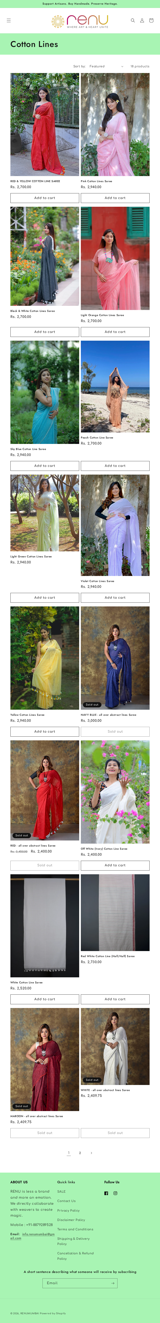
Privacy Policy (68, 1210)
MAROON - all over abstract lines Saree (36, 1116)
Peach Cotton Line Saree (97, 438)
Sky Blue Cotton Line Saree (28, 449)
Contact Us (66, 1201)
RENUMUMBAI (29, 1313)
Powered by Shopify (53, 1313)
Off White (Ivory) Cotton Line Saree (104, 849)
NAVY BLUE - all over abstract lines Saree (108, 715)
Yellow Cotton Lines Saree (27, 715)
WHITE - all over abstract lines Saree (105, 1090)
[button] (8, 20)
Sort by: (79, 66)
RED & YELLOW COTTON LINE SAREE (35, 181)
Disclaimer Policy (71, 1220)
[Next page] (91, 1153)
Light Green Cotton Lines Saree (31, 556)
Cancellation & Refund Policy (75, 1256)
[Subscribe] (112, 1283)
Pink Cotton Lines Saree (96, 181)
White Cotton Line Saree (26, 982)
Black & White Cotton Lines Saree (32, 311)
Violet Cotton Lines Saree (97, 581)
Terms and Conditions (75, 1229)
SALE (61, 1191)
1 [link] (69, 1153)
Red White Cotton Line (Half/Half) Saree (108, 956)
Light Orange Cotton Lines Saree (102, 315)
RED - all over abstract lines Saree (33, 846)
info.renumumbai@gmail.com (32, 1236)
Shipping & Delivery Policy (73, 1241)
